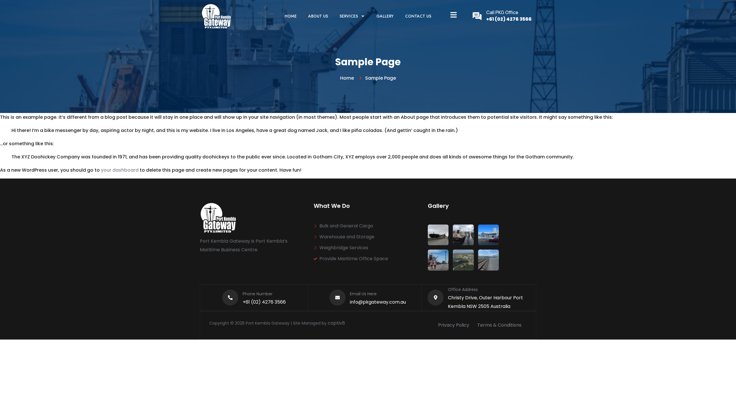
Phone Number (258, 294)
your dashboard (120, 170)
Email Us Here (363, 294)
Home (291, 16)
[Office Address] (436, 298)
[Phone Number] (230, 298)
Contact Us (418, 16)
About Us (318, 16)
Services (349, 16)
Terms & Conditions (499, 325)
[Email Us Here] (337, 298)
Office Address (463, 289)
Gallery (385, 16)
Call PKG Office (502, 12)
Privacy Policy (453, 325)
